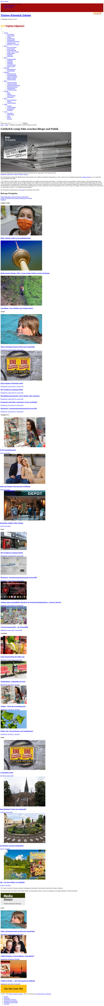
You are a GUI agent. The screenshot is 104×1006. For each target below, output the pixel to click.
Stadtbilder (10, 54)
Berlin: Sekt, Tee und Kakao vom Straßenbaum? (17, 731)
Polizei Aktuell (11, 53)
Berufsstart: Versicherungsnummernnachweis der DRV (19, 408)
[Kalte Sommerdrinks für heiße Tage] (14, 653)
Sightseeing (10, 56)
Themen (6, 91)
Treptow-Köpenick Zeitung (16, 15)
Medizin (9, 94)
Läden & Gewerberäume (13, 85)
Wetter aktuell (10, 35)
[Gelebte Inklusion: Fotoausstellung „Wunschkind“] (14, 953)
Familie (9, 117)
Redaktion (3, 174)
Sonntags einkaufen (12, 76)
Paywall (22, 190)
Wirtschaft (6, 68)
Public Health (10, 114)
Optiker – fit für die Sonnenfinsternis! (13, 706)
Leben (5, 111)
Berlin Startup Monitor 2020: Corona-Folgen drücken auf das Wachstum (25, 273)
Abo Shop (6, 1004)
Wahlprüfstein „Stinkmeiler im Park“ (13, 681)
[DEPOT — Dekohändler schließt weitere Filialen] (24, 520)
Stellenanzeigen (11, 88)
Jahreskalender (11, 40)
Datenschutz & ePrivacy (10, 999)
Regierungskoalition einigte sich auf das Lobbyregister (15, 197)
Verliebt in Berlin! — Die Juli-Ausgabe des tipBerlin (18, 981)
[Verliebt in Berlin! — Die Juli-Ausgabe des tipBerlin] (14, 977)
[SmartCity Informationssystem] (97, 13)
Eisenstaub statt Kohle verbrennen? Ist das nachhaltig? (19, 402)
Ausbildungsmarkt (12, 89)
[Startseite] (4, 31)
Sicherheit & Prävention (13, 41)
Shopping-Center (11, 73)
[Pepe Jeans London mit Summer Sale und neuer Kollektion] (24, 483)
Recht (5, 98)
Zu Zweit (9, 119)
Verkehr (9, 37)
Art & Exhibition (11, 107)
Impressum (7, 998)
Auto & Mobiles (11, 95)
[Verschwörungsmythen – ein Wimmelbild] (14, 624)
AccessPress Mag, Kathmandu (43, 994)
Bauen (5, 57)
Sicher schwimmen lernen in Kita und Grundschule (18, 347)
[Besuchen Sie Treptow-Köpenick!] (12, 27)
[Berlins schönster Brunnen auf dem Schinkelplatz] (24, 842)
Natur (8, 92)
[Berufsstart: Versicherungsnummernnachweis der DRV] (14, 574)
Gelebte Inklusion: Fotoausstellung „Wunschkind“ (17, 956)
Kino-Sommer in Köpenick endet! (12, 383)
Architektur (10, 60)
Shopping (6, 72)
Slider (6, 125)
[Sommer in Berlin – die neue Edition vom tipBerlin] (24, 879)
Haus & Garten (11, 66)
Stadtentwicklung (11, 59)
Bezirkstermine (11, 38)
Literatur (9, 106)
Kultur (5, 104)
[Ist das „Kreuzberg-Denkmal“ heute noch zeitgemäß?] (24, 806)
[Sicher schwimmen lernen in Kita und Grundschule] (21, 343)
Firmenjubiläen (11, 70)
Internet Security (11, 43)
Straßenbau (10, 62)
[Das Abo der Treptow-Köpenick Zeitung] (14, 992)
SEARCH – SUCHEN (13, 44)
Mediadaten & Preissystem (11, 1002)
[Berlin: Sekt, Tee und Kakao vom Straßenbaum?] (14, 728)
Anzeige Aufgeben (12, 82)
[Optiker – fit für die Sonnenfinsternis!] (24, 446)
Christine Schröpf (86, 177)
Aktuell (6, 33)
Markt (5, 81)
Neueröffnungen (11, 69)
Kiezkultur (10, 110)
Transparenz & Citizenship (11, 1001)
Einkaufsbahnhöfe (11, 75)
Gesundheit (10, 113)
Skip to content (4, 1)
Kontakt (6, 996)
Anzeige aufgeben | (9, 7)
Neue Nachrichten (11, 47)
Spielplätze (10, 63)
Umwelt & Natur (11, 65)
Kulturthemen (10, 108)
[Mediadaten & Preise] (13, 904)
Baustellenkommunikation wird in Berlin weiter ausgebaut (20, 396)
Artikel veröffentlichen (10, 5)
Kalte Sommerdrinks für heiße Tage (12, 657)
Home (2, 125)
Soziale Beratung (11, 103)
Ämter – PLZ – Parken (13, 52)
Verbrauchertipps (11, 79)
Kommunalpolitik (11, 50)
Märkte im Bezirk (11, 78)
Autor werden (7, 8)
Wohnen (9, 101)
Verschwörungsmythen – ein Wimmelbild (14, 627)
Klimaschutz (10, 97)
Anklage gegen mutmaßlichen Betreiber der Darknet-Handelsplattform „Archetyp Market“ (31, 602)
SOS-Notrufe (10, 34)
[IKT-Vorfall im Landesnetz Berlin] (14, 549)
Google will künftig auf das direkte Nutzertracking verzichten (16, 198)
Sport (8, 116)
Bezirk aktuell (10, 49)
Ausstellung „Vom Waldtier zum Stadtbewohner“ (17, 308)
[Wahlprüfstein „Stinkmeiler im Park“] (14, 678)
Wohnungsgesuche (12, 84)
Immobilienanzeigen (12, 87)
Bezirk (5, 46)
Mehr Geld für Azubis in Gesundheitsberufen (16, 238)
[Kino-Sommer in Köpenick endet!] (21, 380)
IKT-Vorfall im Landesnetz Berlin (12, 389)
